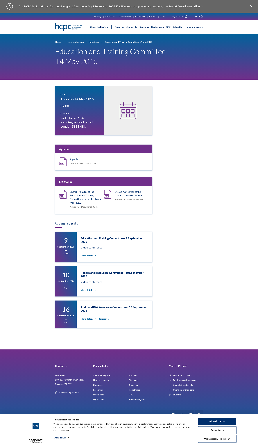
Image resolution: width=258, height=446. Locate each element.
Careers (153, 16)
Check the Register (99, 27)
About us (119, 27)
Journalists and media (183, 385)
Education (178, 27)
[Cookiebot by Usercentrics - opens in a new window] (35, 441)
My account (177, 16)
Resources (110, 16)
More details (87, 255)
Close (251, 6)
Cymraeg (97, 16)
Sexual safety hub (137, 399)
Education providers (182, 375)
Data (163, 16)
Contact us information (69, 392)
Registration (157, 27)
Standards (131, 27)
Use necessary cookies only (217, 439)
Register (102, 318)
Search (197, 16)
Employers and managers (184, 380)
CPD (168, 27)
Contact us (140, 16)
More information (189, 6)
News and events (194, 27)
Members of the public (183, 389)
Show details (59, 438)
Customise (216, 430)
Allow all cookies (217, 421)
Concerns (144, 27)
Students (177, 394)
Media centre (125, 16)
